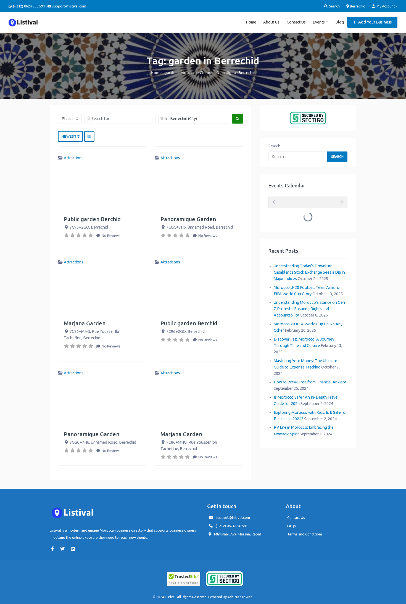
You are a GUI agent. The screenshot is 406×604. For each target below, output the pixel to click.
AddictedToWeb (240, 597)
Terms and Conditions (305, 534)
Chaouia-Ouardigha (218, 72)
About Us (271, 22)
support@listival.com (233, 517)
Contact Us (296, 22)
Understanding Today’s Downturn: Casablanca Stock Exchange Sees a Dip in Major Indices (309, 272)
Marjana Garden (85, 323)
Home (251, 22)
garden (171, 72)
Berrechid (357, 6)
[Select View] (89, 136)
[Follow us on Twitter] (63, 548)
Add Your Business (374, 22)
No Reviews (110, 235)
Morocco (188, 72)
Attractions (73, 158)
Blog (339, 22)
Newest (69, 136)
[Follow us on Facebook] (54, 548)
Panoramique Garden (188, 219)
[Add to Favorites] (143, 150)
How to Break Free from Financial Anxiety (310, 382)
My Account (385, 6)
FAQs (291, 526)
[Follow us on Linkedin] (74, 548)
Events (319, 22)
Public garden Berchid (92, 219)
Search (334, 6)
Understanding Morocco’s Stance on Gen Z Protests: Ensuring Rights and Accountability (309, 308)
